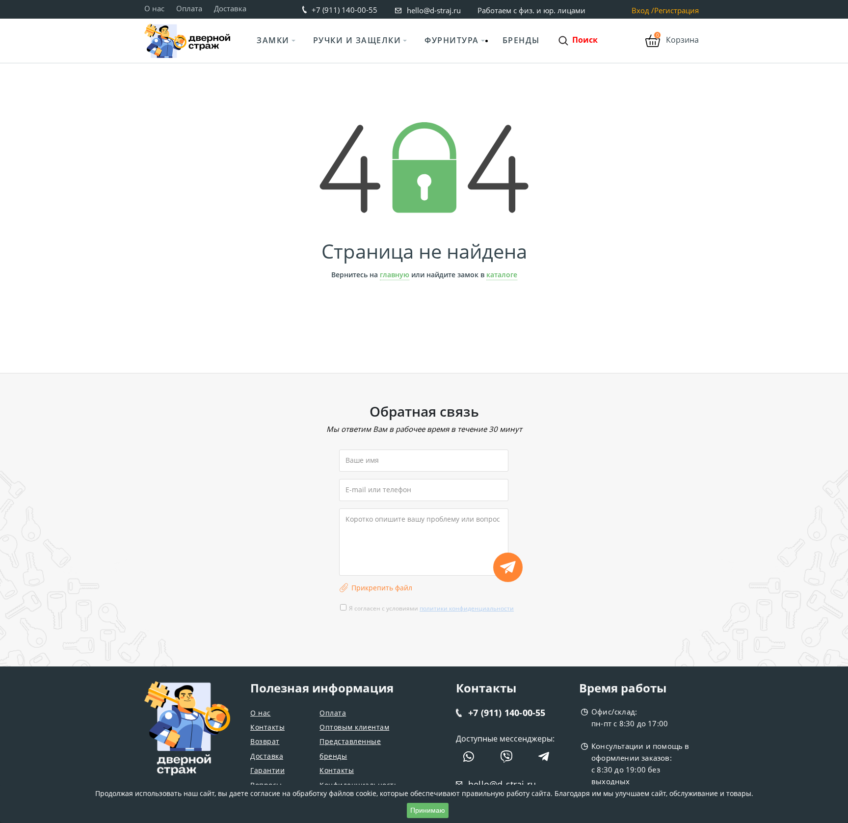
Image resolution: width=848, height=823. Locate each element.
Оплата (189, 8)
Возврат (265, 741)
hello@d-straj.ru (434, 10)
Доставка (230, 8)
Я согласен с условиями (431, 608)
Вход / (643, 10)
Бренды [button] (521, 40)
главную (394, 274)
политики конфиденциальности (467, 608)
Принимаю (427, 810)
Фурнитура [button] (451, 40)
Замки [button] (273, 40)
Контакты (267, 727)
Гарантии (267, 770)
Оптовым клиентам (354, 727)
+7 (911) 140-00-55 (344, 10)
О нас (154, 8)
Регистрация (676, 10)
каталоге (501, 274)
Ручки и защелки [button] (357, 40)
